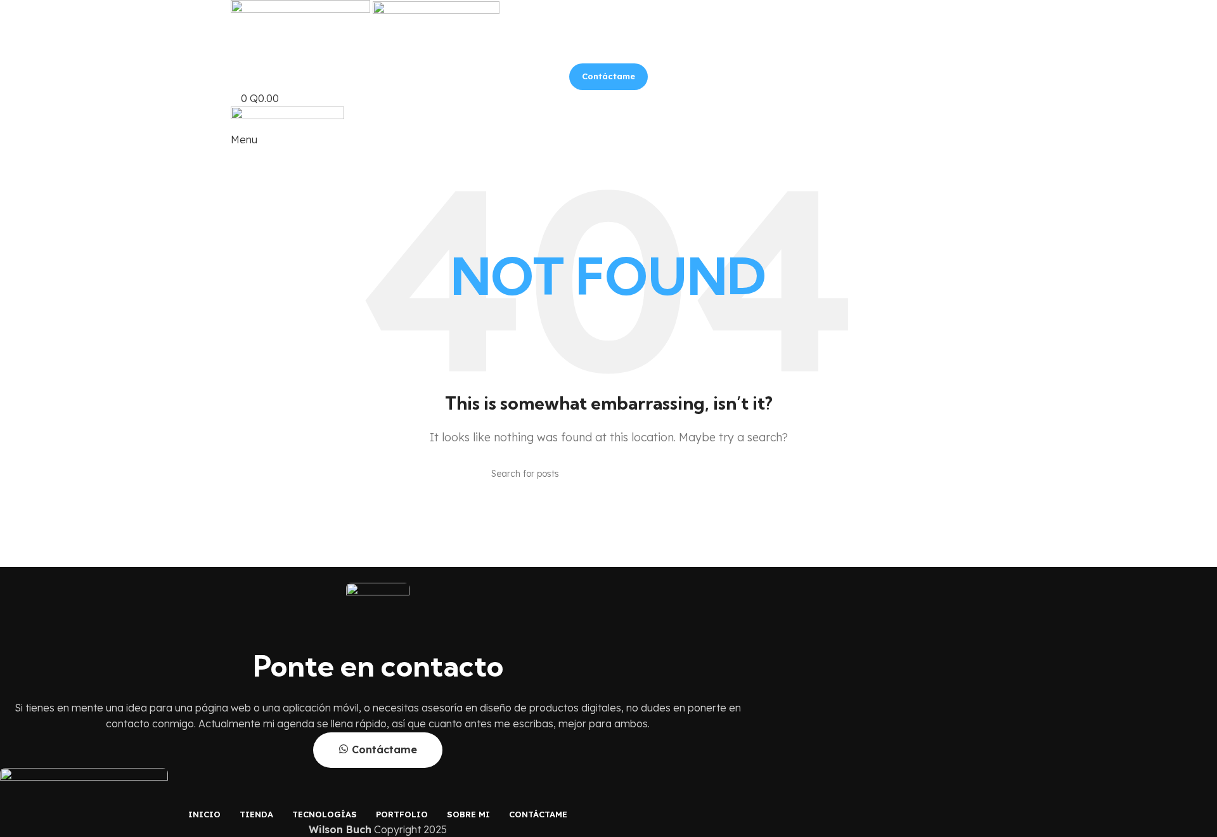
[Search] (720, 473)
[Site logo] (302, 14)
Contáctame (608, 76)
